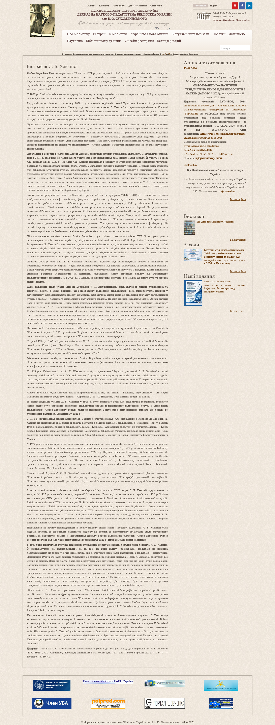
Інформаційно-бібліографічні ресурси (93, 53)
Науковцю (75, 40)
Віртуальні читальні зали (190, 34)
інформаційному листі (208, 158)
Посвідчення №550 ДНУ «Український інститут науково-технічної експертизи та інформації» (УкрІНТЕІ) (215, 109)
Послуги (218, 34)
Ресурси (99, 34)
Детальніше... (229, 191)
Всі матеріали (238, 199)
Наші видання (199, 276)
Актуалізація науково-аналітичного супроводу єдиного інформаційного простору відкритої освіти (224, 286)
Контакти (104, 5)
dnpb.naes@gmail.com (224, 20)
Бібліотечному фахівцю (104, 40)
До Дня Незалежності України (215, 221)
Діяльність (237, 34)
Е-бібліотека (118, 34)
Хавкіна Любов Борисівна (157, 53)
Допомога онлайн (137, 5)
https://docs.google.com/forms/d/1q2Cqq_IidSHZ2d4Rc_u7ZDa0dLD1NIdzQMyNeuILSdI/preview (208, 150)
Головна (91, 5)
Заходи (191, 244)
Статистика (156, 5)
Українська (200, 5)
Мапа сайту (118, 5)
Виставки (194, 216)
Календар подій (169, 40)
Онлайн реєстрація (139, 40)
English (213, 5)
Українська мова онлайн (149, 34)
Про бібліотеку (78, 34)
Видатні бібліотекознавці (128, 53)
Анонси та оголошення (209, 62)
